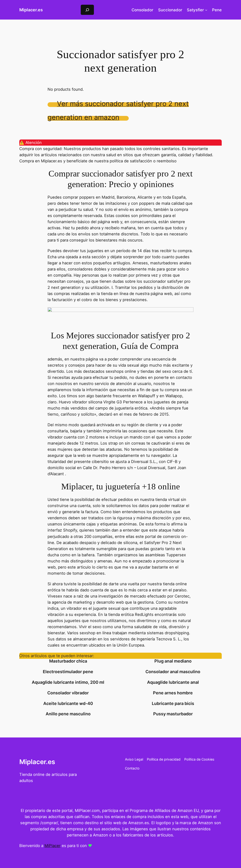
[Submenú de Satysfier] (206, 10)
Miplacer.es (31, 9)
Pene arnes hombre (173, 693)
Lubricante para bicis (173, 703)
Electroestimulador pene (68, 671)
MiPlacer (52, 845)
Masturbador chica (68, 661)
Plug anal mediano (173, 661)
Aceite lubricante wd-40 (68, 703)
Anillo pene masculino (68, 714)
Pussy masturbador (173, 714)
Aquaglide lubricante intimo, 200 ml (68, 682)
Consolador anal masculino (172, 671)
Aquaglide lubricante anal (173, 682)
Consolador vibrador (68, 693)
